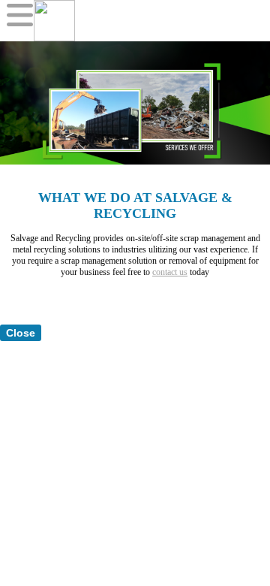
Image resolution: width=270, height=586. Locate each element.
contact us (170, 272)
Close (20, 333)
